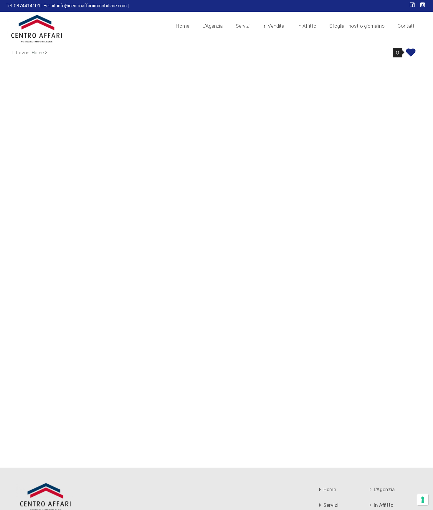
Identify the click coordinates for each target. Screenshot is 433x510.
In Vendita (273, 26)
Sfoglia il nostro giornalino (357, 26)
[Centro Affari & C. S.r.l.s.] (37, 28)
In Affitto (306, 26)
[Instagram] (422, 5)
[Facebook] (412, 5)
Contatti (406, 26)
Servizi (242, 26)
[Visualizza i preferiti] (410, 54)
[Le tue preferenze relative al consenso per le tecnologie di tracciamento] (422, 499)
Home (182, 26)
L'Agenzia (212, 26)
